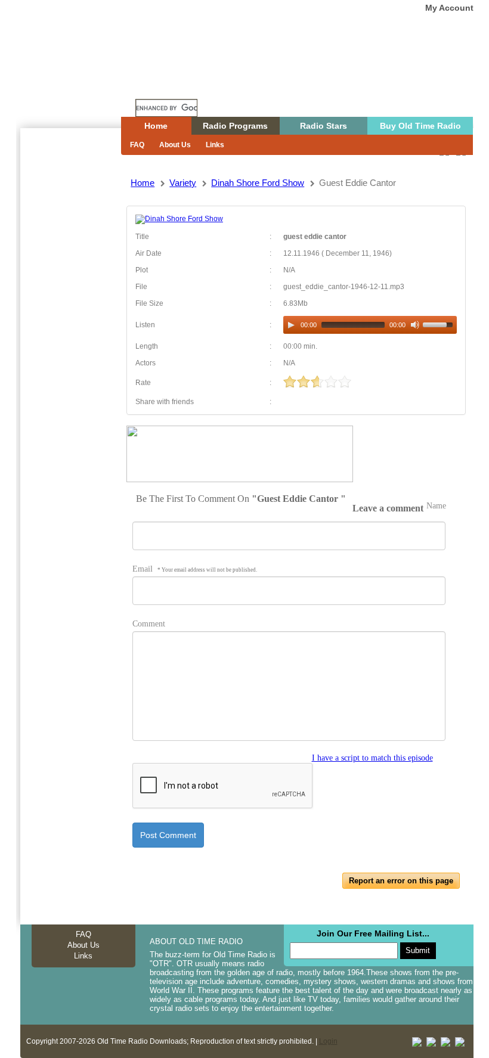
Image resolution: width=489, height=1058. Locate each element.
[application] (369, 325)
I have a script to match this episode (372, 757)
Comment (148, 623)
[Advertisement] (70, 343)
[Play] (291, 325)
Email (194, 568)
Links (215, 145)
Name (436, 505)
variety (182, 183)
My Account (449, 8)
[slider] (439, 323)
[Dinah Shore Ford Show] (179, 219)
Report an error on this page (401, 880)
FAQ (137, 145)
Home (79, 85)
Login (328, 1041)
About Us (175, 145)
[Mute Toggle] (415, 325)
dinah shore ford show (257, 183)
